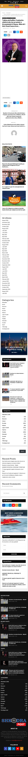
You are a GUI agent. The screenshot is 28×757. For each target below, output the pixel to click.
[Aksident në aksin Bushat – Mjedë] (5, 375)
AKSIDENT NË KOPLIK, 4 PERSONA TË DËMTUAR (16, 382)
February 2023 (5, 279)
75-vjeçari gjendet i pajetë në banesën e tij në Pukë (17, 389)
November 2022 (6, 285)
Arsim (3, 304)
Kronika (4, 310)
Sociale (4, 322)
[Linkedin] (13, 748)
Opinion (4, 316)
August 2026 (5, 220)
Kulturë (4, 312)
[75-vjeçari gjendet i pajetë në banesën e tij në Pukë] (5, 390)
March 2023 (5, 277)
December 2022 (6, 283)
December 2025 (6, 222)
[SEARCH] (24, 493)
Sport (3, 324)
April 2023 (4, 275)
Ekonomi (4, 306)
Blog (5, 1)
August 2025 (5, 228)
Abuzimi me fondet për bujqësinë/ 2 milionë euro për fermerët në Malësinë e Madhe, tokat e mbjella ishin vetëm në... (17, 399)
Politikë (14, 18)
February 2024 (5, 254)
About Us (9, 1)
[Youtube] (17, 748)
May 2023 (4, 273)
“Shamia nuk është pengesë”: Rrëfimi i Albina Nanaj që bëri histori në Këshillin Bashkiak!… (17, 672)
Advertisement (16, 1)
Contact (21, 1)
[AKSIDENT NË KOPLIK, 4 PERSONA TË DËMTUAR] (5, 383)
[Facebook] (5, 748)
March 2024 (5, 252)
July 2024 (4, 246)
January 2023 (5, 281)
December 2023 (6, 259)
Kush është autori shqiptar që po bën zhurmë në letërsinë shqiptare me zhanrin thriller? (17, 365)
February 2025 (5, 238)
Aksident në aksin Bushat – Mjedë (10, 465)
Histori (3, 308)
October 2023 (5, 263)
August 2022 (5, 291)
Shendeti (4, 320)
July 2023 (4, 269)
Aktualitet (4, 18)
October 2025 (5, 226)
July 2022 (4, 293)
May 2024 (4, 248)
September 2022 (6, 289)
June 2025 (4, 232)
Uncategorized (5, 328)
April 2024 (4, 250)
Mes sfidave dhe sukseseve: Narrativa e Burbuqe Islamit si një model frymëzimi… (18, 663)
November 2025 (6, 224)
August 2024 (5, 244)
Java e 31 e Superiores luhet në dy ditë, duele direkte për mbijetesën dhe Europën (13, 209)
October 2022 (5, 287)
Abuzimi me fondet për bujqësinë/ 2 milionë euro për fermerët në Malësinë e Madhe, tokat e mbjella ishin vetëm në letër (13, 475)
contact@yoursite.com (16, 740)
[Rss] (21, 748)
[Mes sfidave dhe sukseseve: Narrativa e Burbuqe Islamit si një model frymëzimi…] (4, 663)
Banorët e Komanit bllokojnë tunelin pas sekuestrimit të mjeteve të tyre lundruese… (13, 165)
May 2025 (4, 234)
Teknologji (4, 326)
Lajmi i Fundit (9, 18)
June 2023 (4, 271)
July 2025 (4, 230)
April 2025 (4, 236)
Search (4, 449)
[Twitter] (9, 748)
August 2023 (5, 267)
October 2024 (5, 242)
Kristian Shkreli (6, 97)
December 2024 (6, 240)
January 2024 (5, 257)
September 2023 (6, 265)
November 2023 (6, 261)
